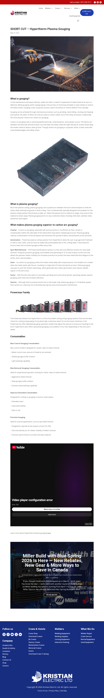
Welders (48, 8)
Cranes (57, 8)
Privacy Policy (54, 691)
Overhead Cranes (35, 636)
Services (67, 8)
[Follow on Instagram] (98, 2)
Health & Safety (8, 648)
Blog (4, 657)
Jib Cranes (32, 639)
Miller (47, 578)
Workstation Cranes (36, 645)
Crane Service (86, 636)
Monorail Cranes (35, 648)
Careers (5, 666)
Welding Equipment (62, 633)
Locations (6, 651)
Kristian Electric (28, 575)
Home (41, 8)
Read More (52, 595)
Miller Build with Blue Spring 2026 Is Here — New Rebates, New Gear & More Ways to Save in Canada (52, 563)
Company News (57, 575)
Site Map (63, 691)
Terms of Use (42, 691)
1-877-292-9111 (85, 2)
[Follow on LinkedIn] (101, 2)
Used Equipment (74, 16)
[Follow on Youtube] (12, 634)
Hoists (31, 651)
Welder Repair (86, 633)
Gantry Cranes (34, 642)
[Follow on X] (16, 634)
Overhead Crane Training (39, 654)
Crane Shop (33, 633)
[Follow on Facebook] (95, 2)
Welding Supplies (61, 636)
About (76, 8)
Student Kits (7, 645)
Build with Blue (47, 575)
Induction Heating (62, 642)
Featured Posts (67, 575)
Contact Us (87, 12)
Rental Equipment (88, 639)
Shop (4, 663)
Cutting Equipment (62, 639)
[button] (52, 306)
